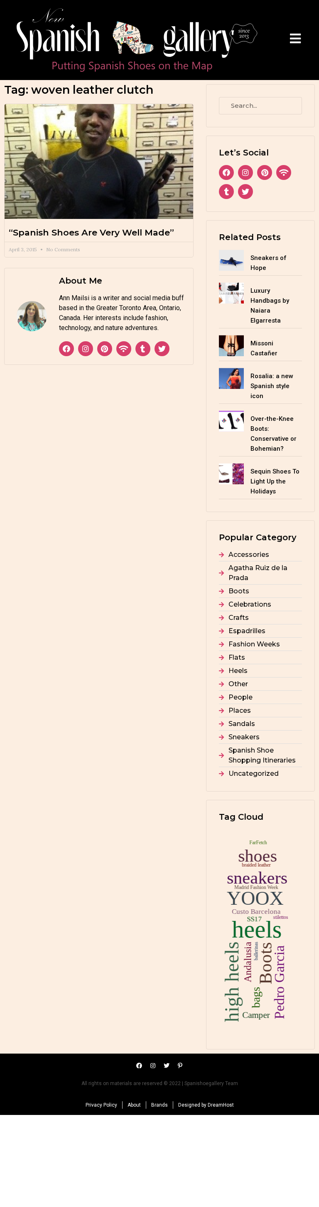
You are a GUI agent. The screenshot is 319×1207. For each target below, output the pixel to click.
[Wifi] (123, 348)
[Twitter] (162, 348)
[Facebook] (66, 348)
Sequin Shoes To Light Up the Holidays (274, 481)
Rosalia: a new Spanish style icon (271, 386)
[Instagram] (85, 348)
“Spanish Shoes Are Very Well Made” (91, 232)
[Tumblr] (142, 348)
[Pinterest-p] (180, 1065)
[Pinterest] (104, 348)
